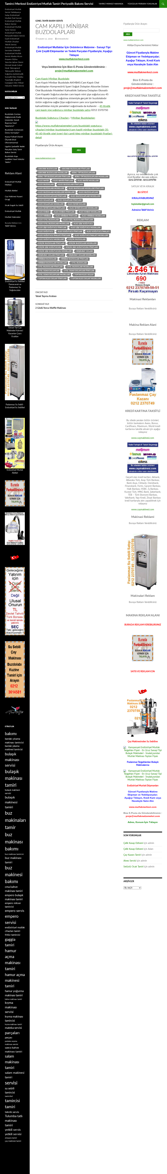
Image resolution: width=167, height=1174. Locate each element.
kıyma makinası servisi (11, 1007)
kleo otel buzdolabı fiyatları (78, 220)
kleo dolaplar (45, 200)
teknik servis (12, 1112)
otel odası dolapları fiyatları (79, 271)
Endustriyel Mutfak (13, 211)
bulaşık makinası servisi (12, 759)
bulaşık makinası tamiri (13, 779)
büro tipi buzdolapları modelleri (91, 177)
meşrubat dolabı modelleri (82, 255)
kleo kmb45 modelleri (90, 212)
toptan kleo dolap (84, 275)
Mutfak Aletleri (11, 191)
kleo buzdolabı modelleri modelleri (56, 192)
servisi (11, 1083)
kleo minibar (44, 216)
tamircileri (9, 1096)
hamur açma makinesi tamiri (15, 980)
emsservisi (62, 39)
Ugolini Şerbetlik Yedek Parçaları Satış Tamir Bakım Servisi (15, 149)
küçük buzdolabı (76, 239)
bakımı (11, 734)
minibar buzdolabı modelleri (52, 263)
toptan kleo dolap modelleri (86, 278)
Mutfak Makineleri (13, 217)
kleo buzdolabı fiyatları (70, 184)
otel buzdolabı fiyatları (50, 267)
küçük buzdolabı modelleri (83, 243)
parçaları (12, 1033)
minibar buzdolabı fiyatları (74, 259)
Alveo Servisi (129, 861)
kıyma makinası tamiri (13, 1024)
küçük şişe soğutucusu (49, 247)
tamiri (10, 1107)
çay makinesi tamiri (13, 1141)
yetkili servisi (13, 1134)
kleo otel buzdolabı (48, 220)
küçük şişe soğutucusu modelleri (55, 251)
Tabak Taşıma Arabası (46, 294)
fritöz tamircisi (12, 935)
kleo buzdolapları (88, 192)
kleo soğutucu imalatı (98, 231)
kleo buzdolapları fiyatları (52, 196)
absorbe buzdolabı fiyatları (76, 169)
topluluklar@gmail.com (142, 204)
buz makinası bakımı (14, 841)
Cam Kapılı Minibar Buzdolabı (52, 78)
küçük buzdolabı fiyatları (51, 243)
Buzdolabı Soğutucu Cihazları (52, 118)
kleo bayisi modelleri (88, 180)
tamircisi (12, 1101)
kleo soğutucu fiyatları (70, 231)
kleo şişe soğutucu (83, 224)
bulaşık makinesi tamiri (11, 802)
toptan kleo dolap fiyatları (52, 278)
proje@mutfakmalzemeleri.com (74, 70)
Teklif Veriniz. (10, 226)
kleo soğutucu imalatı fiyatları (54, 235)
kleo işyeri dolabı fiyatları (51, 208)
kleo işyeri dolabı (77, 204)
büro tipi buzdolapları (83, 173)
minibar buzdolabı (47, 259)
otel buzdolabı (79, 263)
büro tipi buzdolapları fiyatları (54, 177)
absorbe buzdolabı (47, 169)
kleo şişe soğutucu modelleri (85, 228)
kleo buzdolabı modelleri (51, 188)
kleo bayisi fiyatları (63, 180)
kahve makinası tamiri (13, 999)
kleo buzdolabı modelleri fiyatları (86, 188)
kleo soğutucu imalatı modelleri (91, 235)
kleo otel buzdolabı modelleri (53, 224)
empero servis (14, 910)
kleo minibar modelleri (93, 216)
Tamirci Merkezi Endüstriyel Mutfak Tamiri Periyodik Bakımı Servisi (49, 3)
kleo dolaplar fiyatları (70, 200)
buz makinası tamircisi (14, 854)
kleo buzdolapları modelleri (85, 196)
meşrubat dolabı (84, 251)
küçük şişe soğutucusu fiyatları (82, 247)
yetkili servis (13, 1129)
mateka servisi (13, 1027)
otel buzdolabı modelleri (80, 267)
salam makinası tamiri (12, 1062)
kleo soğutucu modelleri (51, 239)
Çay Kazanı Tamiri (132, 855)
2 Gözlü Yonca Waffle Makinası (50, 306)
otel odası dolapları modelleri (54, 275)
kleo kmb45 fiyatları (64, 212)
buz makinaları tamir (15, 820)
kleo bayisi (43, 180)
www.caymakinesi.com (142, 438)
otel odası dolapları (48, 271)
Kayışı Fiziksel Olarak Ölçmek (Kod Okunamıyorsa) (14, 140)
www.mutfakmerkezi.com (74, 59)
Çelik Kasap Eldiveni (133, 843)
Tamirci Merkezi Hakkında (111, 4)
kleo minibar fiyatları (66, 216)
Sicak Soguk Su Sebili (14, 205)
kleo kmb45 (43, 212)
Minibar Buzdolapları (83, 118)
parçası (8, 1037)
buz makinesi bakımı (14, 875)
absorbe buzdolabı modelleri (53, 173)
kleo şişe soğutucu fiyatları (52, 228)
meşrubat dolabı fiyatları (51, 255)
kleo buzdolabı (46, 184)
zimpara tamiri (11, 1138)
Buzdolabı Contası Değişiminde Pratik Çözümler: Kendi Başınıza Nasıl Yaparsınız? (13, 120)
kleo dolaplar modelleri (50, 204)
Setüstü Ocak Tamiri (133, 867)
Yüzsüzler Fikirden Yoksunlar (142, 4)
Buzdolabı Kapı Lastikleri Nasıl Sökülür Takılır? (14, 159)
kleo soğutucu (45, 231)
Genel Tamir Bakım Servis (49, 21)
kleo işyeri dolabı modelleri (83, 208)
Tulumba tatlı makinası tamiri (14, 1121)
